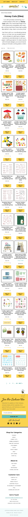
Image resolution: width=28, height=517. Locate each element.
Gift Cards (14, 453)
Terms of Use (9, 512)
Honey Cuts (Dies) (8, 12)
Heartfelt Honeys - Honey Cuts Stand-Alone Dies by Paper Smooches (20, 341)
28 (17, 383)
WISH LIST (14, 479)
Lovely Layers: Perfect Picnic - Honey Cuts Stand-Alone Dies (20, 95)
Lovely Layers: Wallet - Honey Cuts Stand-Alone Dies (7, 285)
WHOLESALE (14, 467)
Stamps (14, 435)
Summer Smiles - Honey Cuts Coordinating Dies (20, 204)
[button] (22, 6)
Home (2, 12)
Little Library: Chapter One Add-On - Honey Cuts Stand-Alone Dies (20, 229)
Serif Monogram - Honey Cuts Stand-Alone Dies (7, 369)
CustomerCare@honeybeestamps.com (14, 497)
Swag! (14, 437)
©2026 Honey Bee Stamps (16, 510)
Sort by (3, 48)
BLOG (14, 465)
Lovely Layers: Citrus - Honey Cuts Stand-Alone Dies (7, 150)
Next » (21, 383)
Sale (14, 451)
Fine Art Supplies (14, 443)
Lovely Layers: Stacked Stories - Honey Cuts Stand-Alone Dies (7, 256)
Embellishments (14, 441)
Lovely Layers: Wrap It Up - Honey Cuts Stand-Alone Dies (20, 285)
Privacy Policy (18, 512)
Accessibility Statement (14, 485)
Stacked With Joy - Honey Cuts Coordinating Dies (7, 177)
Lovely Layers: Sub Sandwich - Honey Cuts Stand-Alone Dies (7, 95)
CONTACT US (14, 477)
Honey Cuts (14, 439)
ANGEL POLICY (14, 481)
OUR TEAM (14, 463)
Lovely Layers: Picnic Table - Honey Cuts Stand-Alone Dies (7, 123)
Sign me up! (14, 416)
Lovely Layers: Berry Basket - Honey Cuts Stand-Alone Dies (20, 123)
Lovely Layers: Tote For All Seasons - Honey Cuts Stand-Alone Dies (7, 341)
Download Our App (14, 489)
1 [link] (6, 383)
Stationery (14, 445)
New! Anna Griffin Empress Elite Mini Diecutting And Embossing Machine (20, 256)
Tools (14, 447)
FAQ (14, 487)
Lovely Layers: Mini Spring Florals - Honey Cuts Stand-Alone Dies (7, 312)
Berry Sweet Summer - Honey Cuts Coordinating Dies (20, 178)
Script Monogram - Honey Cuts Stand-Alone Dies (20, 369)
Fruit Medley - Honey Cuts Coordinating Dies (20, 150)
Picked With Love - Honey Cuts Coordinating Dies (7, 228)
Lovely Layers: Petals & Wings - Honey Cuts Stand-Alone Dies (20, 312)
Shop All (14, 455)
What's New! (14, 449)
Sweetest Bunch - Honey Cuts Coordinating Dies (7, 204)
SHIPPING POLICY (14, 483)
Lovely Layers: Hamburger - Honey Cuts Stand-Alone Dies (7, 66)
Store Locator (14, 469)
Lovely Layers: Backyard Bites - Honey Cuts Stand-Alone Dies (20, 66)
